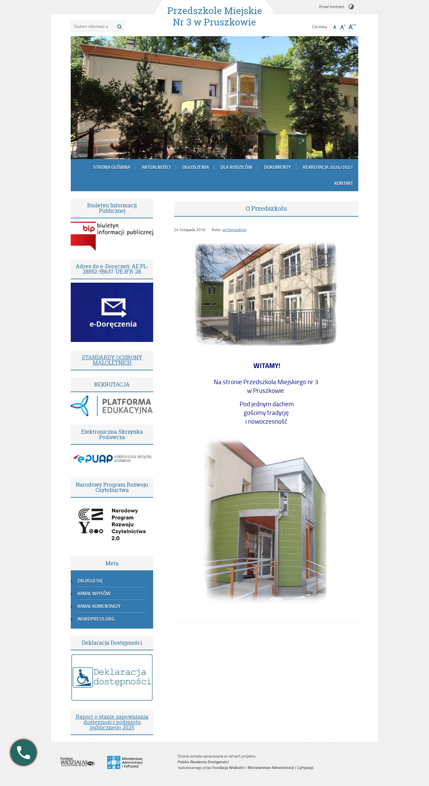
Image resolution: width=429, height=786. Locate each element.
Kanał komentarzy (99, 606)
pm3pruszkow (234, 229)
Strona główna (111, 167)
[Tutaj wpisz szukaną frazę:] (92, 26)
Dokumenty (277, 167)
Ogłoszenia (195, 167)
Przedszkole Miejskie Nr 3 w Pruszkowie (214, 16)
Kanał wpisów (94, 593)
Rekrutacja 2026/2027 (328, 167)
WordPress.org (96, 619)
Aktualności (156, 167)
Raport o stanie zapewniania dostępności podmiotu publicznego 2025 (112, 722)
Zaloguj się (90, 580)
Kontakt (343, 183)
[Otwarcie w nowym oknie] (112, 249)
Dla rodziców (236, 167)
